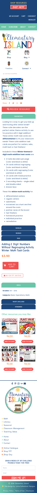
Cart (23, 16)
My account (14, 16)
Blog (25, 57)
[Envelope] (25, 383)
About (23, 27)
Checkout (32, 16)
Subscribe (13, 27)
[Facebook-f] (12, 383)
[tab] (18, 116)
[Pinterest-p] (15, 383)
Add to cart (10, 341)
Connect (25, 68)
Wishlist (32, 20)
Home (3, 27)
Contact (32, 27)
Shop (9, 57)
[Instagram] (18, 383)
